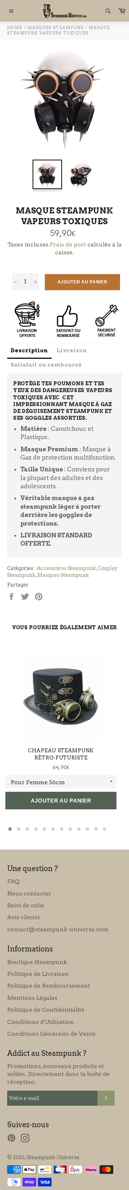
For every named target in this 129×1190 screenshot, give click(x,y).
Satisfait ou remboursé (46, 365)
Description (29, 350)
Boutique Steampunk (37, 962)
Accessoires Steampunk (66, 568)
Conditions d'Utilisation (40, 1022)
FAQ (13, 881)
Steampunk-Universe (53, 1157)
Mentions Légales (32, 997)
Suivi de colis (25, 905)
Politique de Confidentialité (46, 1009)
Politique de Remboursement (48, 985)
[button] (10, 829)
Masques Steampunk (63, 575)
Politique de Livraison (38, 973)
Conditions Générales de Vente (51, 1033)
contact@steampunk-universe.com (58, 929)
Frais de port (68, 244)
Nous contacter (29, 893)
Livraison (72, 350)
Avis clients (23, 917)
